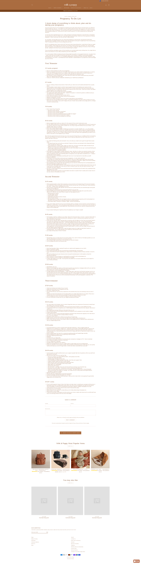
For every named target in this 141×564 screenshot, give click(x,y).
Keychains (66, 7)
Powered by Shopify (70, 558)
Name (46, 403)
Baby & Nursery (58, 7)
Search (72, 537)
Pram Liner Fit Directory (76, 540)
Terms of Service (83, 423)
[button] (35, 471)
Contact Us (73, 538)
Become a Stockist (75, 543)
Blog (91, 7)
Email (72, 403)
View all (70, 446)
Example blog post (44, 517)
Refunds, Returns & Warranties (77, 546)
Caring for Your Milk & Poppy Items (78, 551)
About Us (86, 7)
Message (47, 408)
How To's (65, 16)
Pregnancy (70, 16)
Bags (50, 7)
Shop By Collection (76, 7)
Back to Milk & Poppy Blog (71, 432)
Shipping (73, 545)
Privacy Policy (75, 423)
